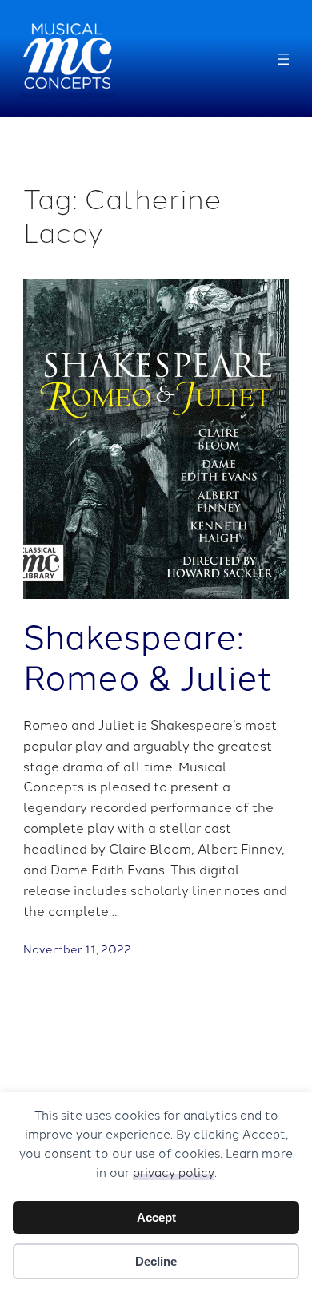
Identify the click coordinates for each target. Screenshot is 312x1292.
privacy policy (173, 1171)
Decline (156, 1261)
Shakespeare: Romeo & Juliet (148, 655)
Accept (156, 1217)
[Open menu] (283, 59)
